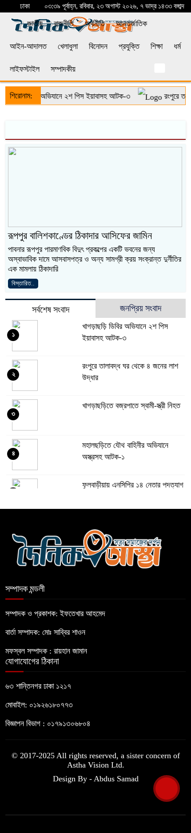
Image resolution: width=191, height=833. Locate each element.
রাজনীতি (64, 23)
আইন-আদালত (28, 46)
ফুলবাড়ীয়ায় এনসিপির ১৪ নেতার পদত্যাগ (132, 484)
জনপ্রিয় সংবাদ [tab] (140, 308)
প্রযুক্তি (129, 46)
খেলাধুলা (68, 46)
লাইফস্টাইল (25, 69)
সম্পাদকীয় (63, 69)
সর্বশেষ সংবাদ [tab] (50, 309)
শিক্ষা (157, 46)
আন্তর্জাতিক (131, 23)
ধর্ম (177, 46)
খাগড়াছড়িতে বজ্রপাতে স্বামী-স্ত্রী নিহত (131, 405)
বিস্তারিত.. (23, 283)
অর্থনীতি (95, 23)
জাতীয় (35, 23)
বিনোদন (98, 46)
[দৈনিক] (86, 547)
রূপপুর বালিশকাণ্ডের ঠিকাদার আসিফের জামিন (80, 235)
